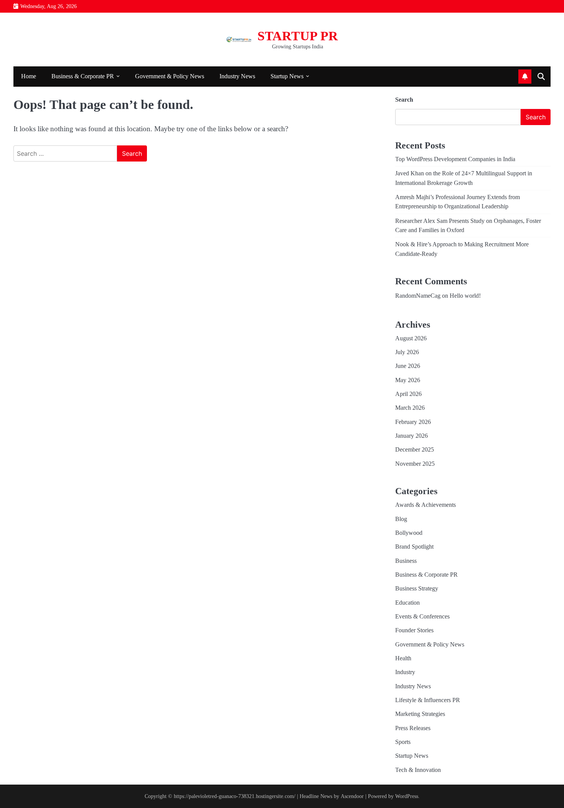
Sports (403, 742)
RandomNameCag (417, 295)
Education (407, 602)
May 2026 (407, 380)
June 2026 (407, 366)
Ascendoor (352, 796)
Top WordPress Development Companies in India (455, 159)
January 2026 (411, 435)
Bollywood (408, 532)
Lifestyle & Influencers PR (427, 700)
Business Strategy (416, 588)
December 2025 (414, 449)
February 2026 (413, 422)
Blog (401, 519)
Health (403, 658)
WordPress (406, 796)
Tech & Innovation (418, 770)
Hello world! (465, 295)
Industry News (237, 76)
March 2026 (410, 407)
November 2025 (415, 463)
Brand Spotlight (414, 546)
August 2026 (411, 338)
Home (28, 76)
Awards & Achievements (425, 504)
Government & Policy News (169, 76)
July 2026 (407, 352)
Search (404, 99)
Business (406, 560)
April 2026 (408, 394)
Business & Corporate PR (82, 76)
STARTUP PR (297, 36)
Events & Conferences (422, 616)
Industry (405, 672)
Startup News (286, 76)
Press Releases (412, 728)
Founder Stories (414, 630)
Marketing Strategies (420, 714)
